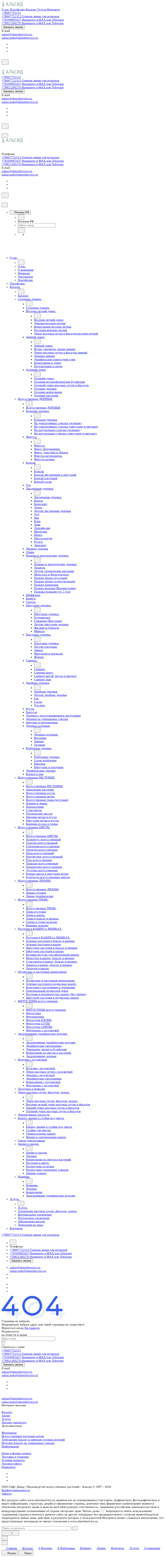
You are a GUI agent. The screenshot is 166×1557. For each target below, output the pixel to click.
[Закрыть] (5, 205)
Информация (10, 1446)
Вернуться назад (13, 1328)
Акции (6, 1415)
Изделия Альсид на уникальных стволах (28, 1443)
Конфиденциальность (16, 1490)
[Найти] (15, 1533)
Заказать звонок (13, 27)
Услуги (6, 1419)
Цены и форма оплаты (16, 1453)
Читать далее (91, 1511)
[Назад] (21, 217)
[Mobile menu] (5, 135)
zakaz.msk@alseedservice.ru (20, 37)
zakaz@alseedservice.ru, (17, 34)
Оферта (7, 1493)
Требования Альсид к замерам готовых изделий (33, 1439)
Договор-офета (12, 1463)
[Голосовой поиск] (6, 1533)
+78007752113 (11, 13)
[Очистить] (75, 1528)
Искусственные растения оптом (23, 1436)
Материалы (9, 1432)
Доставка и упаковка (15, 1456)
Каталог (7, 1412)
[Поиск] (5, 62)
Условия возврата (13, 1460)
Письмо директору (14, 1422)
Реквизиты (8, 1467)
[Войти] (3, 67)
